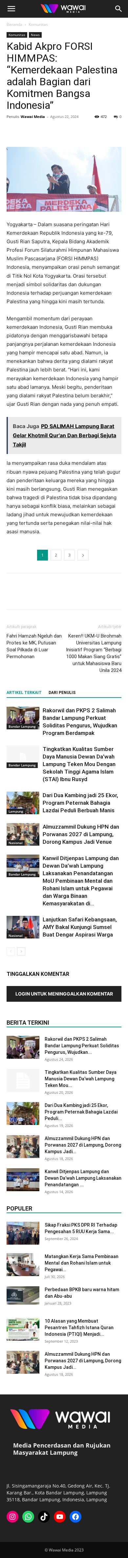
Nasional (16, 842)
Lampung (16, 811)
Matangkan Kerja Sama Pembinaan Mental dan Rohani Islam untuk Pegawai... (81, 1263)
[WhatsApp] (58, 131)
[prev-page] (11, 951)
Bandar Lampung (22, 726)
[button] (11, 9)
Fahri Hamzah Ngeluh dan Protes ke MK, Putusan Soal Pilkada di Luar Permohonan (34, 646)
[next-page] (21, 951)
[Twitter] (28, 131)
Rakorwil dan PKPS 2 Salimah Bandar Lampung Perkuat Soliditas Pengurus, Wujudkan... (82, 1045)
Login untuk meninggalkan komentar (64, 993)
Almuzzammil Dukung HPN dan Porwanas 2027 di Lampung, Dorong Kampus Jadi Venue (81, 834)
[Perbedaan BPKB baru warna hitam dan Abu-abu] (23, 1295)
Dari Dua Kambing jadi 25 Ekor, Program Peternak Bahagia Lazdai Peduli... (81, 1112)
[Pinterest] (43, 131)
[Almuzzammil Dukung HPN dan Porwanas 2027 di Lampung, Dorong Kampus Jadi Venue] (23, 834)
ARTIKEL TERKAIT (24, 692)
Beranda (14, 24)
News (35, 34)
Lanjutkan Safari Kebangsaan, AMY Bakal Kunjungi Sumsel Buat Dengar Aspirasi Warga (80, 927)
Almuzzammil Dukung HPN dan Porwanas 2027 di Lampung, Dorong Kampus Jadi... (83, 1145)
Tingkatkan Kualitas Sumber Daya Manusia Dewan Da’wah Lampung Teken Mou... (81, 1079)
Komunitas (38, 24)
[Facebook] (13, 131)
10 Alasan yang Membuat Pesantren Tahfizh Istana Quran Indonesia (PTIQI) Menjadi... (79, 1327)
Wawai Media (33, 116)
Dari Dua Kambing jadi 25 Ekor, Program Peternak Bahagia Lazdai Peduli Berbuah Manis (80, 803)
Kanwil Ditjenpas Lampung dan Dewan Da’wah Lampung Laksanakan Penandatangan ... (83, 1178)
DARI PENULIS (62, 692)
